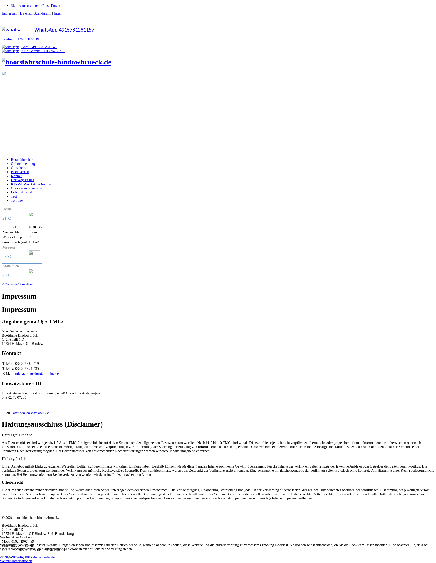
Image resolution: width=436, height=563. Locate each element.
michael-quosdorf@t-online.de (37, 373)
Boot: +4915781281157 (39, 47)
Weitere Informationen (16, 561)
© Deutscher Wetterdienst (18, 284)
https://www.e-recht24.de (31, 413)
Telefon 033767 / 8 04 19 (20, 39)
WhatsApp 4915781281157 (64, 30)
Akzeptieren (8, 557)
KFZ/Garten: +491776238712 (43, 51)
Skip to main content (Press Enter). (36, 5)
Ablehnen (25, 557)
